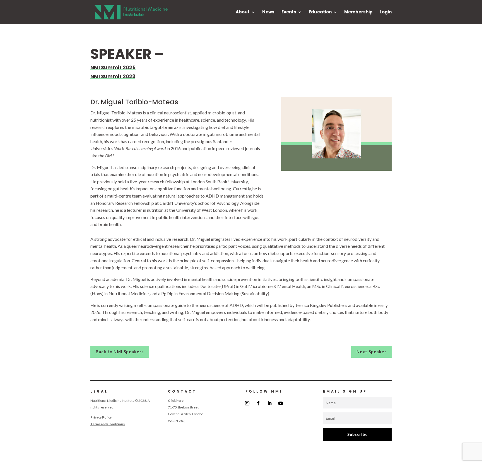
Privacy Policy (101, 417)
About (243, 12)
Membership (358, 12)
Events (288, 12)
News (268, 12)
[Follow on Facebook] (258, 403)
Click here (176, 400)
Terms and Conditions (107, 424)
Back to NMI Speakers (120, 351)
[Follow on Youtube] (280, 403)
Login (386, 12)
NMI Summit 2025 (113, 67)
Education (320, 12)
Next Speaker (371, 351)
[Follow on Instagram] (247, 403)
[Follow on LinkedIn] (269, 403)
